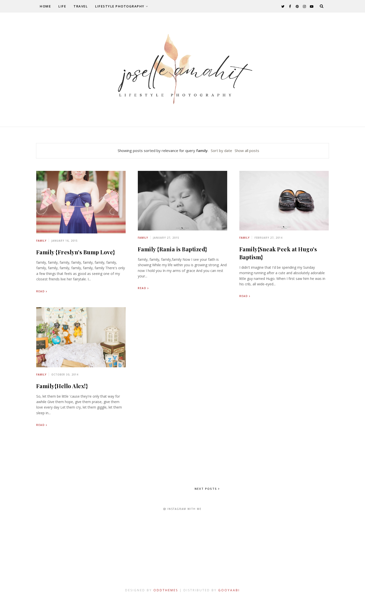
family (41, 240)
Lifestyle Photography (120, 6)
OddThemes (165, 590)
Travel (80, 6)
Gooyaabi (229, 590)
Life (62, 6)
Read (40, 291)
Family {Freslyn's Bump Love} (75, 252)
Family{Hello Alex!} (62, 386)
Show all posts (247, 150)
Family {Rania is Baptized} (172, 249)
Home (45, 6)
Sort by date (221, 150)
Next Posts (206, 488)
